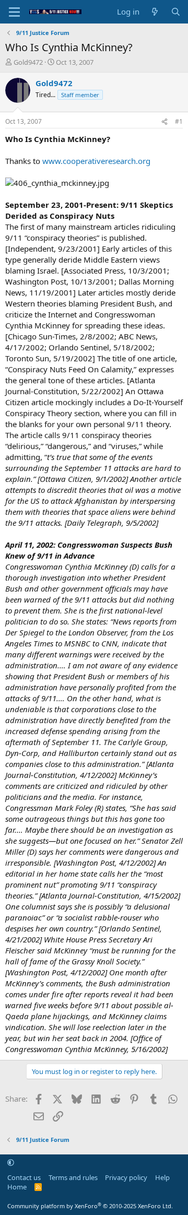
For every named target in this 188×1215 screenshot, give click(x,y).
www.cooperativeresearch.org (96, 161)
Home (17, 1187)
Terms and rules (73, 1177)
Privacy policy (126, 1177)
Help (162, 1177)
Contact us (24, 1177)
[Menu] (14, 12)
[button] (10, 1162)
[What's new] (155, 11)
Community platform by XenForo (90, 1206)
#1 (179, 121)
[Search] (176, 11)
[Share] (164, 122)
